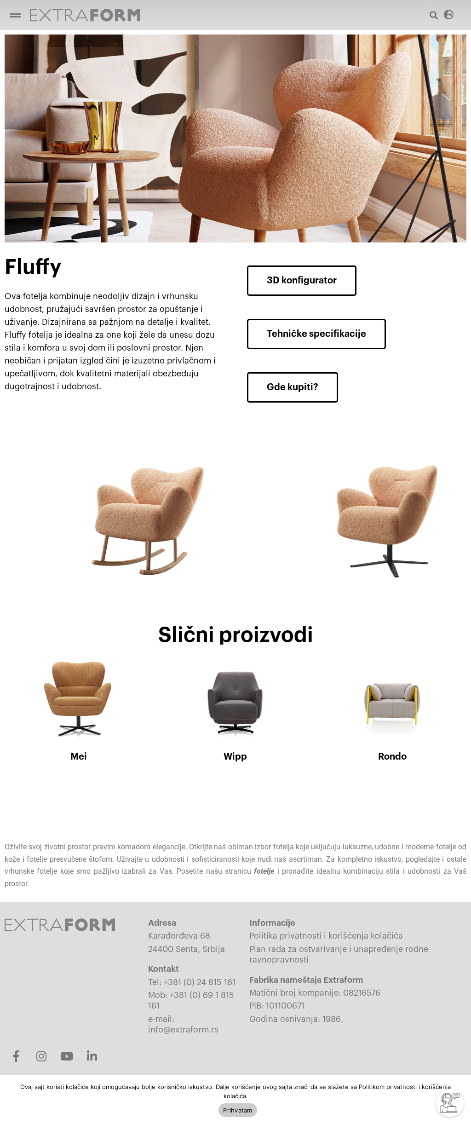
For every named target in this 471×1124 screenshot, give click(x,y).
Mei (78, 756)
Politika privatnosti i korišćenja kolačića (326, 936)
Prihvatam (237, 1110)
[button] (15, 15)
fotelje (264, 871)
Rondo (392, 756)
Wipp (235, 756)
